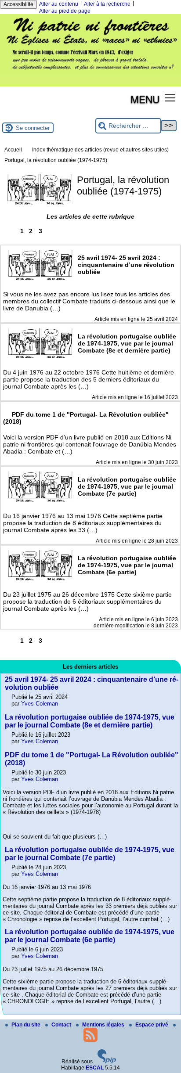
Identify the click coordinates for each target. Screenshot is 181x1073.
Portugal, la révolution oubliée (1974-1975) (55, 160)
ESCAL (95, 1068)
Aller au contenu (58, 4)
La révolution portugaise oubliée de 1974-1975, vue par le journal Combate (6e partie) (89, 935)
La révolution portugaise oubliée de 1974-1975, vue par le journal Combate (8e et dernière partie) (89, 721)
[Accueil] (90, 72)
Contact (61, 1025)
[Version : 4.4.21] (106, 1062)
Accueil (13, 150)
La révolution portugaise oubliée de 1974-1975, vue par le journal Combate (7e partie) (89, 853)
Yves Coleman (39, 703)
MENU (144, 99)
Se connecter (33, 128)
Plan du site (26, 1025)
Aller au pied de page (64, 11)
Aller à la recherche (107, 4)
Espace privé (152, 1025)
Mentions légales (104, 1025)
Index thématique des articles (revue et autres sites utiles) (100, 150)
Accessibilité (18, 4)
